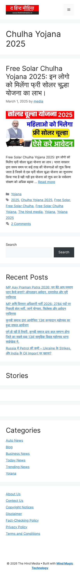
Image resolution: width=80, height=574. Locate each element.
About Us (13, 494)
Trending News (18, 467)
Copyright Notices (20, 507)
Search (11, 245)
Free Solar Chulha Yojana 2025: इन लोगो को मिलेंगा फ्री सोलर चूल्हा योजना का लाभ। (37, 80)
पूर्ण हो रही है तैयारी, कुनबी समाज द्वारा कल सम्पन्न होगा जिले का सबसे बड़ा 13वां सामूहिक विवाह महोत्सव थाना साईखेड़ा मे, (38, 337)
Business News (18, 454)
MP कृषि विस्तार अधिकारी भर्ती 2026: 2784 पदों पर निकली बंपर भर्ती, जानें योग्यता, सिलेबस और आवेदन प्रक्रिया (38, 309)
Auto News (14, 440)
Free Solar (62, 200)
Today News (15, 460)
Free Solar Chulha (20, 206)
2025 (15, 200)
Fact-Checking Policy (22, 520)
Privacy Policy (16, 527)
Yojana (16, 194)
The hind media (30, 212)
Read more (46, 182)
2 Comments (21, 224)
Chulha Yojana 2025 (36, 200)
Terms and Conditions (23, 534)
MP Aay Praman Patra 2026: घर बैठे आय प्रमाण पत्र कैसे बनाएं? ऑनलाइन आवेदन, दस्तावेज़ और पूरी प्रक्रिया (39, 292)
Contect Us (14, 501)
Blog (9, 447)
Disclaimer (14, 514)
